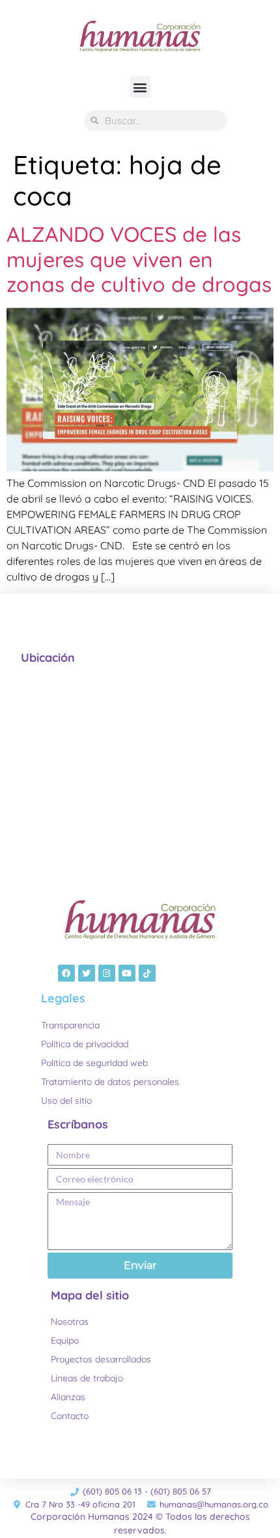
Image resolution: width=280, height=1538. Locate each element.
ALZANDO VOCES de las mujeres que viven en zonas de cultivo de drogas (139, 259)
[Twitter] (86, 973)
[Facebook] (66, 973)
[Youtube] (127, 973)
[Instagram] (106, 973)
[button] (140, 87)
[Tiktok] (147, 973)
